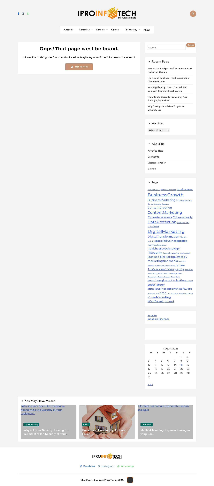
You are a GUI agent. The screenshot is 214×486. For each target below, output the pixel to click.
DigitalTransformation (163, 236)
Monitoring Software (166, 266)
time (163, 293)
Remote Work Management (170, 273)
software (185, 288)
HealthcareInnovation (157, 245)
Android (68, 29)
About (147, 29)
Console (100, 29)
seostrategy (156, 284)
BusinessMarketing (162, 200)
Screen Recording (172, 277)
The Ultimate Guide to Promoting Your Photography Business (167, 98)
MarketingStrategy (173, 257)
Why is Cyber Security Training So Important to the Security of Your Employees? (45, 434)
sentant (189, 281)
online (180, 265)
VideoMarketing (159, 297)
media (173, 261)
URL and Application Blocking (180, 293)
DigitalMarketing (166, 231)
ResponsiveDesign (156, 277)
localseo (153, 257)
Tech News (146, 424)
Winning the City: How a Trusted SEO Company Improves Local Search (167, 89)
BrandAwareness (168, 190)
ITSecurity (155, 252)
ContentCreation (160, 207)
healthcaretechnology (164, 248)
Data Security (183, 223)
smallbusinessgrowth (163, 288)
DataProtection (162, 222)
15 (181, 364)
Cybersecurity (183, 217)
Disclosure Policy (157, 162)
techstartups (153, 293)
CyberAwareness (160, 217)
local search (185, 253)
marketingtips (158, 261)
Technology (131, 29)
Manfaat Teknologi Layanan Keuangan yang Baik (165, 432)
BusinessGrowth (166, 194)
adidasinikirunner (158, 319)
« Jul (150, 384)
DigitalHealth (153, 227)
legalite (152, 315)
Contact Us (153, 156)
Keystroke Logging (171, 253)
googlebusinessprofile (171, 240)
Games (115, 29)
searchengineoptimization (167, 280)
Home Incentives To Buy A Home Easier (103, 432)
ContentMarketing (165, 212)
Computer (84, 29)
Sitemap (152, 168)
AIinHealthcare (154, 190)
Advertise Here (155, 150)
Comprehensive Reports (158, 204)
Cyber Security (31, 424)
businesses (185, 189)
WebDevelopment (161, 301)
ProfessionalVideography (166, 269)
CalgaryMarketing (184, 200)
